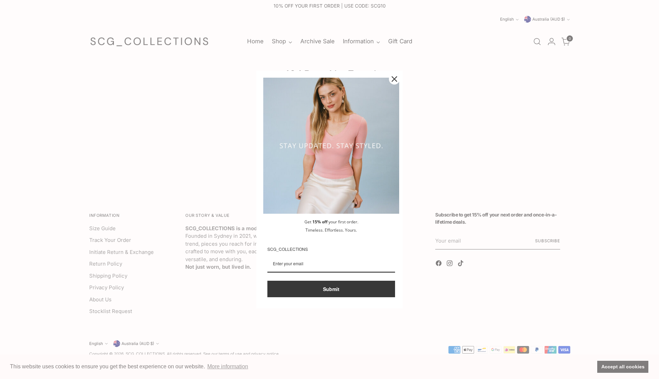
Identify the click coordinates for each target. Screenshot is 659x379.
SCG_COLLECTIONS (287, 249)
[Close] (394, 79)
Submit (331, 289)
